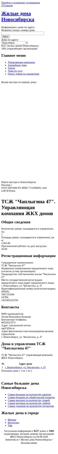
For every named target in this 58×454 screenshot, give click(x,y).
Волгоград (13, 422)
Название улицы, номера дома (18, 30)
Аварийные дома (17, 65)
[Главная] (7, 5)
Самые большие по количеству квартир (29, 394)
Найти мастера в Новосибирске (18, 182)
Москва (12, 419)
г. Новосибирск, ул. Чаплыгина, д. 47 (25, 367)
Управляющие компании (21, 62)
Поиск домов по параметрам (23, 73)
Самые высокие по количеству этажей (29, 400)
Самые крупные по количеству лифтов (29, 403)
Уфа (10, 425)
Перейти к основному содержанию (20, 2)
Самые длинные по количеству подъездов (31, 406)
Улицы (11, 68)
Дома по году (15, 71)
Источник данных (29, 442)
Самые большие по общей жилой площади (31, 397)
